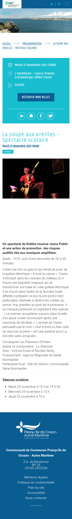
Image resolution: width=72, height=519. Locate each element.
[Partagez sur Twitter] (50, 116)
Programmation (32, 43)
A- (59, 4)
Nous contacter (36, 498)
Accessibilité (36, 493)
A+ (51, 4)
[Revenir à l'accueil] (12, 4)
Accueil (7, 43)
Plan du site (36, 488)
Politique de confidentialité (36, 482)
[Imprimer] (31, 116)
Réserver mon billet (36, 97)
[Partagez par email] (21, 116)
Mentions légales (36, 477)
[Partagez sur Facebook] (41, 116)
